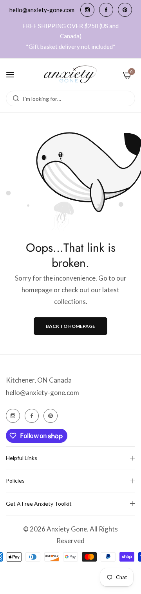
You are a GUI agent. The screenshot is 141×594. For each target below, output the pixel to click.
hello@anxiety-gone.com (42, 392)
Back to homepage (70, 326)
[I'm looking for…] (14, 98)
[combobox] (70, 98)
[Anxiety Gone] (70, 74)
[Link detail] (87, 10)
